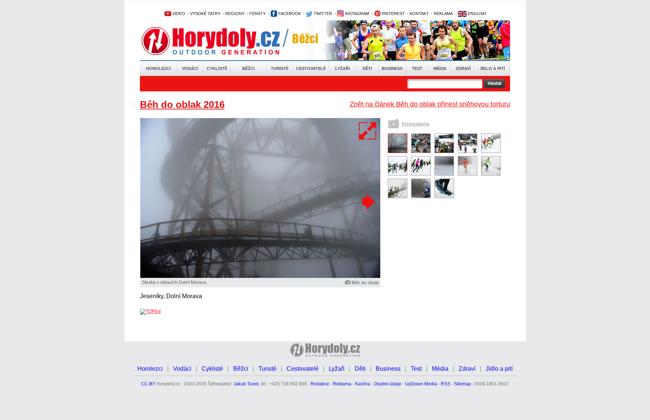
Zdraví (463, 68)
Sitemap (462, 384)
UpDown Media (421, 384)
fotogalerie (416, 124)
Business (392, 68)
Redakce (320, 384)
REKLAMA (443, 13)
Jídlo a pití (492, 68)
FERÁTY (257, 13)
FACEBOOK (289, 13)
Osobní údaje (387, 384)
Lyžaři (342, 68)
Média (439, 68)
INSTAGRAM (356, 13)
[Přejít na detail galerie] (260, 276)
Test (417, 68)
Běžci (248, 68)
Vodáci (190, 68)
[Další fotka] (367, 201)
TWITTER (322, 13)
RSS (445, 384)
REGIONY (235, 13)
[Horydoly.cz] (219, 41)
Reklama (342, 384)
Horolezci (158, 68)
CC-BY (148, 384)
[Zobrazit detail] (397, 151)
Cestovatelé (311, 68)
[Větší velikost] (368, 131)
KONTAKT (419, 13)
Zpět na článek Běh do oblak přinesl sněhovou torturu (430, 104)
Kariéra (362, 384)
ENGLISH (476, 13)
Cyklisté (217, 68)
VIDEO (178, 13)
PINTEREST (393, 13)
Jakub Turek (246, 384)
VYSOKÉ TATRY (205, 13)
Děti (367, 68)
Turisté (280, 68)
